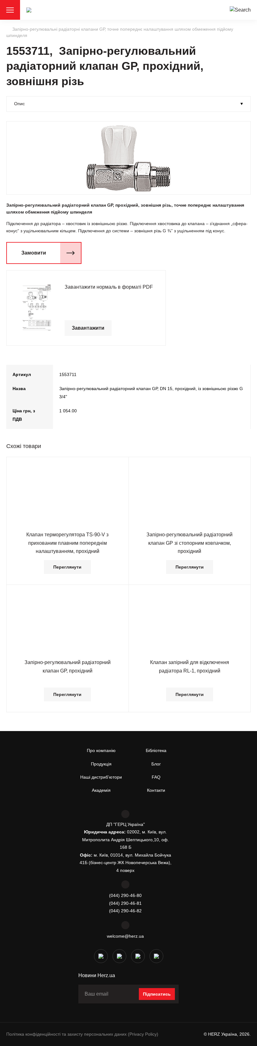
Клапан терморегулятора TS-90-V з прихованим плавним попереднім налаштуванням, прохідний (67, 543)
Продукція (101, 763)
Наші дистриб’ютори (101, 777)
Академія (101, 790)
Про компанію (101, 750)
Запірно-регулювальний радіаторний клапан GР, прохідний (67, 666)
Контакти (156, 790)
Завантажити (88, 328)
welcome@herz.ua (125, 936)
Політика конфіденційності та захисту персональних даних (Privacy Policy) (82, 1034)
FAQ (156, 777)
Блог (156, 763)
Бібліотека (156, 750)
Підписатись (157, 994)
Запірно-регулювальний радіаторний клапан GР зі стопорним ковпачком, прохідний (189, 543)
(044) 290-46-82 (125, 910)
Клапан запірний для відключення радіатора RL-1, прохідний (189, 666)
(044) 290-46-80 (125, 895)
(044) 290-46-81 (125, 903)
